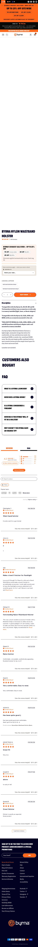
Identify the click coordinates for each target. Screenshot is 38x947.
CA (9, 2)
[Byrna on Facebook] (28, 2)
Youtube (22, 897)
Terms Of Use (6, 894)
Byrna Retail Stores (8, 862)
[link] (7, 34)
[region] (28, 456)
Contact (22, 871)
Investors (5, 900)
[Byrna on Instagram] (31, 2)
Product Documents (8, 873)
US (4, 2)
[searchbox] (19, 479)
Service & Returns (7, 879)
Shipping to (8, 269)
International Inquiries (27, 876)
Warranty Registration (9, 876)
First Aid (4, 871)
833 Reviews (14, 239)
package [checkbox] (4, 493)
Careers (22, 873)
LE (14, 2)
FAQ (21, 865)
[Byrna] (19, 924)
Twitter (22, 891)
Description (6, 302)
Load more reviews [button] (19, 831)
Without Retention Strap (11, 289)
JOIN (29, 855)
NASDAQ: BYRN (6, 903)
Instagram (23, 894)
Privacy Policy (6, 897)
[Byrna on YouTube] (36, 2)
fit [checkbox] (9, 493)
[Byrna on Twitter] (34, 2)
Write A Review (19, 470)
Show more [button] (26, 493)
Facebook (23, 889)
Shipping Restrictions (8, 889)
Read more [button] (9, 590)
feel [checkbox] (20, 493)
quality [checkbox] (14, 493)
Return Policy (24, 862)
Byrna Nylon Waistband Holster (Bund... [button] (22, 725)
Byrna (16, 944)
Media (22, 879)
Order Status (6, 891)
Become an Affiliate (8, 908)
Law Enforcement (7, 905)
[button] (32, 529)
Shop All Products (7, 868)
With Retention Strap (9, 284)
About (22, 868)
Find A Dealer (6, 865)
